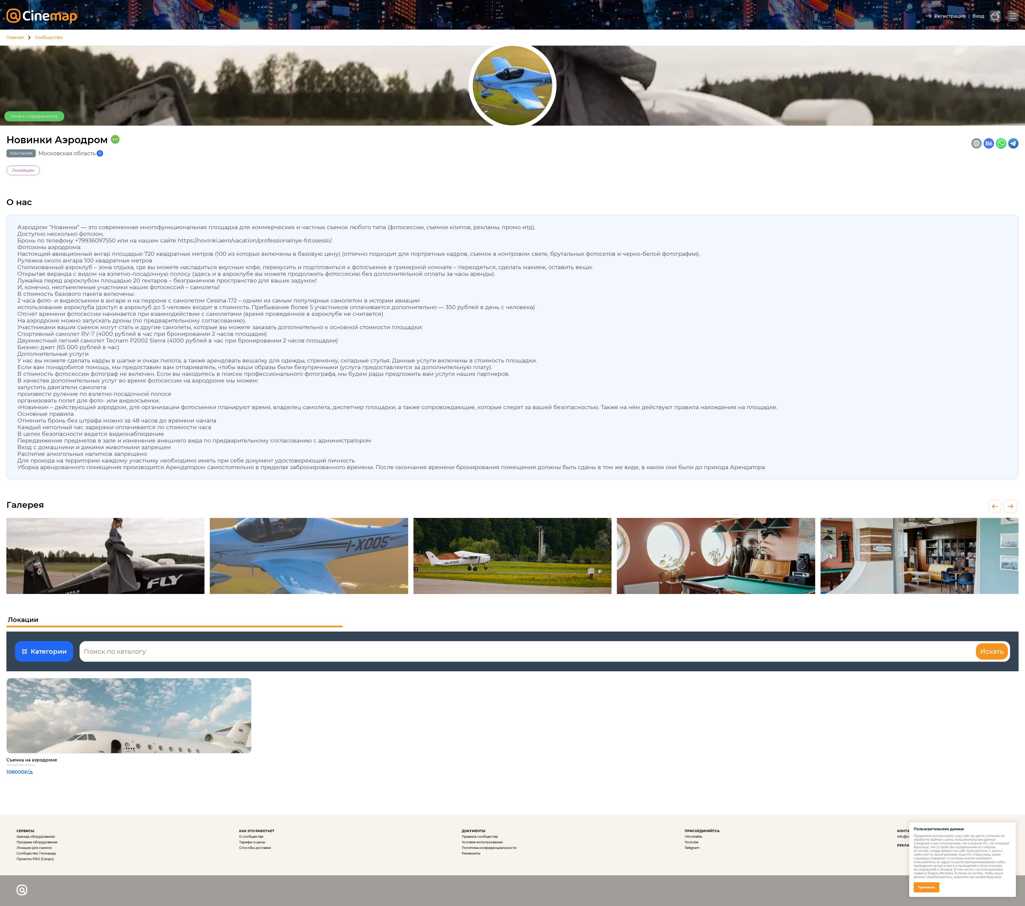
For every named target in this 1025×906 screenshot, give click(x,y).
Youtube (691, 842)
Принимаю (926, 887)
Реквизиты (471, 853)
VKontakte (693, 837)
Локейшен (23, 170)
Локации (23, 620)
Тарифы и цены (252, 842)
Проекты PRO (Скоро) (35, 859)
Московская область (21, 765)
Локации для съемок (34, 848)
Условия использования (482, 842)
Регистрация (950, 16)
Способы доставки (255, 848)
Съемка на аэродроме (31, 760)
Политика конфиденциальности (489, 848)
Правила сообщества (480, 837)
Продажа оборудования (37, 842)
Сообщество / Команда (36, 853)
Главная (15, 37)
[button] (124, 748)
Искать (992, 651)
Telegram (692, 848)
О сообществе (251, 837)
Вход (978, 16)
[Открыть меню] (1013, 16)
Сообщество (48, 37)
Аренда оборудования (36, 837)
